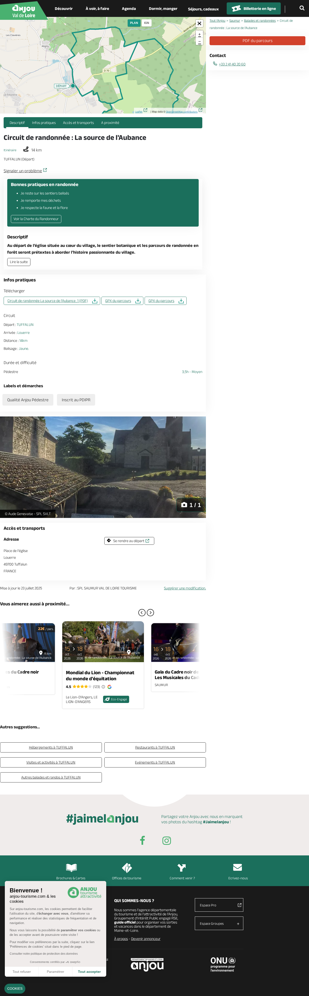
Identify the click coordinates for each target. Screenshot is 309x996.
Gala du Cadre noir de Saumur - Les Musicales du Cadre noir (187, 674)
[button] (14, 989)
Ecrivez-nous (238, 878)
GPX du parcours (118, 301)
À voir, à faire (97, 8)
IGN (146, 23)
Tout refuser (22, 972)
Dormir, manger (163, 8)
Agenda (129, 8)
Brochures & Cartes (70, 878)
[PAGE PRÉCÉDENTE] (142, 612)
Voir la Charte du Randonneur (36, 219)
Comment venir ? (182, 878)
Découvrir (64, 8)
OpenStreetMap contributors (181, 111)
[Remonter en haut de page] (299, 986)
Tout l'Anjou (217, 20)
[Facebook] (142, 841)
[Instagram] (166, 841)
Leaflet (138, 111)
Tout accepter (89, 972)
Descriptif (17, 123)
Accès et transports (78, 123)
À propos (121, 939)
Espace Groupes (212, 923)
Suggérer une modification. (185, 588)
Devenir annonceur (146, 939)
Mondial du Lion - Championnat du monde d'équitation (100, 675)
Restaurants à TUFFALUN (155, 747)
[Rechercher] (303, 8)
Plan (134, 23)
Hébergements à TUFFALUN (51, 747)
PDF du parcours (258, 40)
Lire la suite (19, 262)
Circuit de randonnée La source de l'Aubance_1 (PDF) (47, 301)
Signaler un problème (23, 170)
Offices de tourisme (126, 878)
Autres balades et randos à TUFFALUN (51, 777)
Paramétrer (55, 972)
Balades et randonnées (260, 20)
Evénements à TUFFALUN (155, 762)
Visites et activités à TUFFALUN (50, 762)
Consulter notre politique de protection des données (44, 953)
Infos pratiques (44, 123)
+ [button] (199, 34)
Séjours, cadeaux (203, 9)
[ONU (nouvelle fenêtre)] (223, 964)
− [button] (199, 41)
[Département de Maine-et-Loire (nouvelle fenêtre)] (147, 964)
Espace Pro (208, 905)
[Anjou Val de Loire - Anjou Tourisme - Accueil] (24, 10)
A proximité (110, 123)
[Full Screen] (199, 23)
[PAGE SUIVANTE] (150, 612)
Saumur (234, 20)
